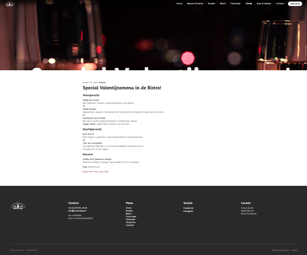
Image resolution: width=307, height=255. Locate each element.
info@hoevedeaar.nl (77, 211)
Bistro (223, 4)
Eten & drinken (264, 4)
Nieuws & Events (195, 4)
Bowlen (211, 4)
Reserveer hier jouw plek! (96, 172)
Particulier (236, 4)
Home (179, 4)
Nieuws (102, 82)
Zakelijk (248, 4)
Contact (280, 4)
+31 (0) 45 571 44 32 (77, 208)
